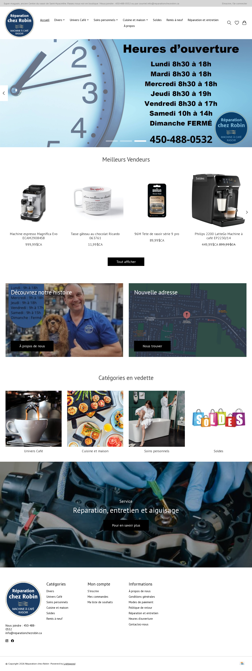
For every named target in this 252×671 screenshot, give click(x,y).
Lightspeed (69, 663)
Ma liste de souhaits (100, 602)
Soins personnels (156, 451)
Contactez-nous (138, 624)
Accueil (44, 20)
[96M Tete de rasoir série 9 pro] (157, 200)
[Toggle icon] (229, 22)
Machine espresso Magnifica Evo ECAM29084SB (33, 236)
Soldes (157, 20)
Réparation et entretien (203, 20)
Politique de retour (140, 607)
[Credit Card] (242, 663)
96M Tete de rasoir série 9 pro (156, 234)
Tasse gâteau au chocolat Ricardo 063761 (95, 236)
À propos (129, 26)
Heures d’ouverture (141, 618)
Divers (50, 591)
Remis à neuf (174, 20)
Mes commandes (98, 596)
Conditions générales (142, 596)
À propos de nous (140, 591)
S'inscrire (93, 591)
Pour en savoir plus (126, 525)
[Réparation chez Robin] (19, 23)
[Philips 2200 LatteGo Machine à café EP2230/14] (218, 200)
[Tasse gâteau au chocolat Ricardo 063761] (95, 200)
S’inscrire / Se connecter (234, 3)
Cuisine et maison (95, 451)
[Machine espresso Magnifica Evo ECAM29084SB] (34, 200)
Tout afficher (126, 261)
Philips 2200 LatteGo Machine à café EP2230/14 (218, 236)
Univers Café (33, 451)
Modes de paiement (141, 602)
